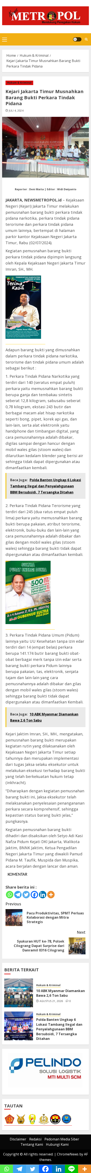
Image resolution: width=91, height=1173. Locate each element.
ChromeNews (68, 1154)
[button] (4, 39)
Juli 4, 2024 (16, 110)
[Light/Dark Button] (77, 39)
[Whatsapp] (9, 894)
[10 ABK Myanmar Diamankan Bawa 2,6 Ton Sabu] (18, 993)
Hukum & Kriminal (19, 82)
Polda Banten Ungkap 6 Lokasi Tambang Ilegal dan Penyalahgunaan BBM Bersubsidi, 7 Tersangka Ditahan (59, 1029)
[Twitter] (26, 894)
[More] (51, 894)
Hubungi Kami (57, 1144)
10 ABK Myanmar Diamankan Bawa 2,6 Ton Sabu (60, 993)
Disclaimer (18, 1139)
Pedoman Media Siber (61, 1139)
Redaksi (35, 1139)
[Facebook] (34, 894)
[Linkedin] (42, 894)
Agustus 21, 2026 (51, 1001)
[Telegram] (18, 894)
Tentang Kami (32, 1144)
